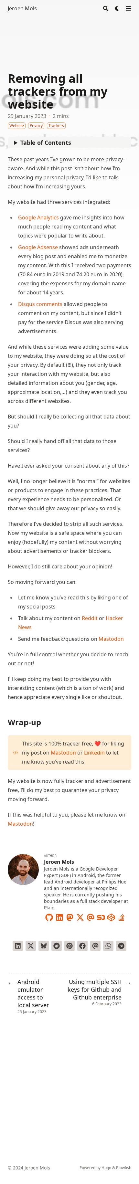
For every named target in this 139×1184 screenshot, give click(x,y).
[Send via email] (95, 946)
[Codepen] (111, 916)
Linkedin (94, 752)
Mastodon (111, 638)
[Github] (49, 916)
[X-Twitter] (80, 916)
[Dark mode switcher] (117, 8)
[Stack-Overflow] (121, 916)
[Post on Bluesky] (43, 946)
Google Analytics (38, 217)
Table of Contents (45, 142)
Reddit (90, 618)
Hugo (106, 1167)
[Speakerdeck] (101, 916)
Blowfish (123, 1167)
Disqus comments (40, 304)
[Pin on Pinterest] (69, 946)
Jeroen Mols (22, 8)
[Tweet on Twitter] (31, 946)
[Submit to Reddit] (56, 946)
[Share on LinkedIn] (18, 946)
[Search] (105, 8)
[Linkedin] (59, 916)
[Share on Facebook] (82, 946)
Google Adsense (38, 247)
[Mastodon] (70, 916)
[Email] (90, 916)
